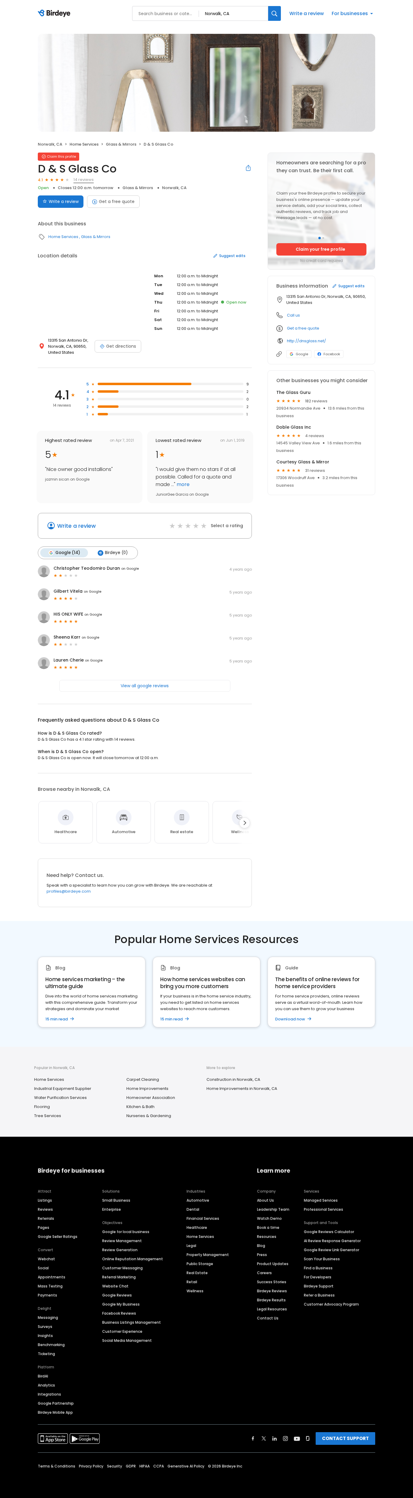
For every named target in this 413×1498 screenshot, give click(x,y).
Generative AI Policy (185, 1466)
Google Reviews (117, 1295)
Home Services (84, 144)
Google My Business (121, 1304)
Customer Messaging (122, 1268)
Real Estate (197, 1272)
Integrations (49, 1394)
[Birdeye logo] (55, 13)
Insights (45, 1335)
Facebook (332, 354)
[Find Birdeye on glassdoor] (308, 1438)
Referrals (46, 1218)
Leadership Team (273, 1209)
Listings (45, 1200)
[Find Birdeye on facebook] (253, 1438)
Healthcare (197, 1227)
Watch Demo (269, 1218)
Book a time (268, 1227)
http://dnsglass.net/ (306, 341)
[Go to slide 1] (319, 238)
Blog (261, 1245)
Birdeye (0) (116, 553)
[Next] (244, 822)
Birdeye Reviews (272, 1290)
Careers (264, 1272)
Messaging (48, 1317)
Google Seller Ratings (57, 1236)
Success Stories (271, 1281)
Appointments (51, 1277)
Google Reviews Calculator (329, 1231)
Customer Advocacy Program (331, 1304)
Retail (192, 1281)
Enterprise (111, 1209)
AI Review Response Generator (332, 1240)
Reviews (45, 1209)
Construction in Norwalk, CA (233, 1079)
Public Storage (200, 1263)
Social (43, 1268)
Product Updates (272, 1263)
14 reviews (83, 179)
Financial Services (203, 1218)
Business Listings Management (131, 1322)
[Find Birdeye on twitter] (264, 1438)
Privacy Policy (91, 1466)
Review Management (122, 1240)
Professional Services (323, 1209)
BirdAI (43, 1376)
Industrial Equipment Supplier (62, 1088)
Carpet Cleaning (142, 1079)
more (182, 484)
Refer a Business (319, 1295)
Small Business (116, 1200)
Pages (43, 1227)
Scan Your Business (322, 1258)
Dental (193, 1209)
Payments (47, 1295)
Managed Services (321, 1200)
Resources (266, 1236)
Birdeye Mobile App (55, 1412)
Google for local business (125, 1231)
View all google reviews (145, 686)
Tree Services (47, 1116)
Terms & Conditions (56, 1466)
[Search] (274, 13)
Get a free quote (117, 201)
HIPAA (144, 1466)
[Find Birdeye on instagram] (285, 1438)
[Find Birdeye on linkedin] (274, 1438)
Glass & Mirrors (121, 144)
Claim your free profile (320, 249)
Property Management (208, 1254)
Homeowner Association (150, 1097)
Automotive (198, 1200)
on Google (130, 568)
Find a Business (318, 1268)
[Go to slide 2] (323, 238)
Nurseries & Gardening (148, 1116)
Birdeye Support (318, 1286)
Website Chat (115, 1286)
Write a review (306, 13)
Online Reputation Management (132, 1258)
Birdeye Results (271, 1300)
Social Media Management (127, 1340)
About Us (265, 1200)
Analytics (46, 1385)
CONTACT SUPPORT (345, 1438)
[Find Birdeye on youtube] (297, 1438)
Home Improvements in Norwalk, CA (242, 1088)
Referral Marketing (119, 1277)
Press (262, 1254)
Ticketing (46, 1353)
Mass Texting (50, 1286)
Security (114, 1466)
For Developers (317, 1277)
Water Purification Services (60, 1097)
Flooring (42, 1107)
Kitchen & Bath (140, 1107)
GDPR (131, 1466)
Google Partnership (56, 1403)
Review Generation (120, 1249)
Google (302, 354)
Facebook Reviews (119, 1313)
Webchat (46, 1258)
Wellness (195, 1290)
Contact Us (267, 1318)
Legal (191, 1245)
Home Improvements (147, 1088)
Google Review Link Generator (331, 1249)
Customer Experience (122, 1331)
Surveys (45, 1326)
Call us (293, 315)
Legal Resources (272, 1309)
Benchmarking (51, 1344)
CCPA (158, 1466)
